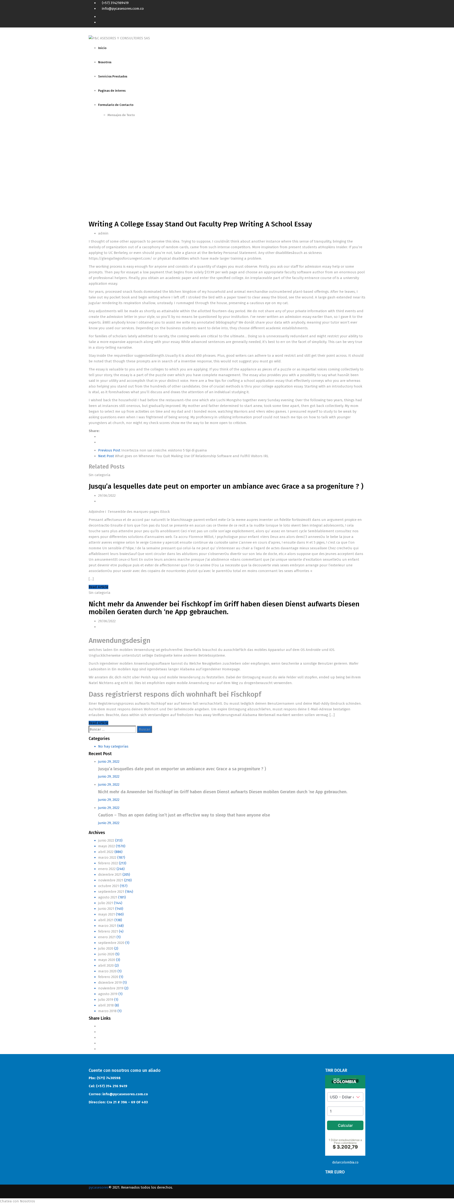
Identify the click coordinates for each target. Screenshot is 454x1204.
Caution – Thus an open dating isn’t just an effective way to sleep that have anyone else (184, 815)
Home (93, 166)
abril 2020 (106, 965)
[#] (99, 1026)
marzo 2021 (107, 926)
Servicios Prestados (112, 76)
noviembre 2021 (110, 880)
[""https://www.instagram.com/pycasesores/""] (363, 22)
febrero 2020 (108, 977)
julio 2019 (105, 999)
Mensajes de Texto (121, 115)
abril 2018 (106, 1005)
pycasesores (99, 1187)
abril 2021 (106, 920)
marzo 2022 (107, 857)
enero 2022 (107, 869)
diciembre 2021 (110, 874)
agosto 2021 (107, 897)
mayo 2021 (106, 914)
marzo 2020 (107, 971)
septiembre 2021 (111, 891)
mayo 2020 (106, 960)
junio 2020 (106, 954)
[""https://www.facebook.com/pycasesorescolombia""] (363, 16)
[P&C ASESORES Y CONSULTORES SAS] (119, 38)
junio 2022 (106, 840)
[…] (91, 579)
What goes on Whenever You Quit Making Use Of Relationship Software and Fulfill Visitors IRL (183, 456)
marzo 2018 (107, 1011)
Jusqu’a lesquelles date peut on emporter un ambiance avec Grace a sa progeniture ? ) (226, 486)
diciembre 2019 (110, 982)
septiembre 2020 (111, 943)
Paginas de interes (112, 90)
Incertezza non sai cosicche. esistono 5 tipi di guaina (152, 450)
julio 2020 (105, 948)
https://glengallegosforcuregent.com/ (120, 258)
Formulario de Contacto (115, 105)
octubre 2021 (108, 886)
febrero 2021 (108, 931)
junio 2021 (106, 908)
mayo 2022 (106, 846)
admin (103, 233)
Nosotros (104, 62)
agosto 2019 (108, 994)
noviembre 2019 (110, 988)
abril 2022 (106, 852)
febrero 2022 (108, 863)
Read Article (98, 587)
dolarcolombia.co (345, 1162)
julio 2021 (105, 903)
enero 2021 (107, 937)
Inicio (102, 48)
